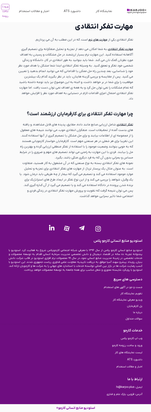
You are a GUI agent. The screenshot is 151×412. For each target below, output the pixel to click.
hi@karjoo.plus (125, 387)
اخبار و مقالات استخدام (34, 11)
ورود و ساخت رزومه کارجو (127, 345)
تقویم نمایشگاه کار (131, 293)
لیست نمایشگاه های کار (128, 352)
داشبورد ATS (72, 11)
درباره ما (137, 312)
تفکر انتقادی (125, 125)
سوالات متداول (133, 319)
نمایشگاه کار (104, 11)
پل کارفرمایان (134, 306)
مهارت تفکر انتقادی (120, 49)
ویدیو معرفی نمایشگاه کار (127, 300)
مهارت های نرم (97, 40)
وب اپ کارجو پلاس (131, 338)
